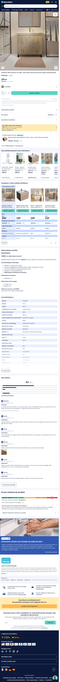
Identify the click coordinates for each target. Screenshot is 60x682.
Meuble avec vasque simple (31, 580)
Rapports (41, 680)
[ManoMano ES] (13, 669)
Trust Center (52, 677)
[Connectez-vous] (52, 2)
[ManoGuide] (55, 678)
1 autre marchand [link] (19, 145)
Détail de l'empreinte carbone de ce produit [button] (14, 513)
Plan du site (20, 677)
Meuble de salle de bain (16, 580)
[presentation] (55, 513)
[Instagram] (13, 651)
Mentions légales (29, 677)
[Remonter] (54, 670)
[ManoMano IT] (2, 669)
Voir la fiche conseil (50, 552)
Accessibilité (48, 680)
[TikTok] (17, 651)
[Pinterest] (10, 651)
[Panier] (56, 2)
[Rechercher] (5, 6)
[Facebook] (6, 651)
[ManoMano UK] (6, 669)
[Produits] (2, 6)
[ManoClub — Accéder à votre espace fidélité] (47, 2)
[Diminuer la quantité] (2, 93)
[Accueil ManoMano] (22, 2)
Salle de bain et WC (9, 580)
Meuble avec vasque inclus (23, 580)
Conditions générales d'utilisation (16, 680)
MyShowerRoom (9, 145)
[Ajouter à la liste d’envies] (56, 67)
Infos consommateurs (32, 680)
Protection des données (41, 677)
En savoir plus (44, 627)
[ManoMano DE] (10, 669)
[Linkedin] (2, 651)
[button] (29, 138)
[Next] (56, 243)
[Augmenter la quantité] (9, 93)
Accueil (2, 580)
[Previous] (51, 243)
